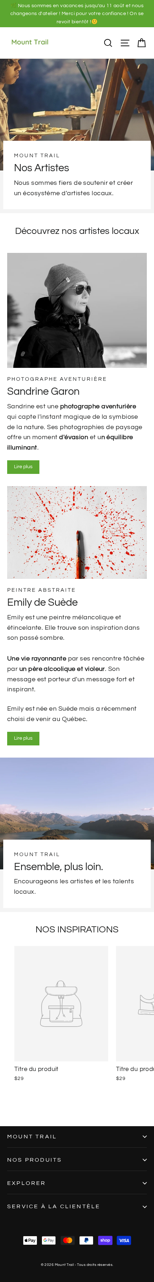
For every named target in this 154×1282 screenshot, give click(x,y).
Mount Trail (32, 1136)
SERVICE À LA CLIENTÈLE (53, 1206)
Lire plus (23, 466)
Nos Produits (34, 1160)
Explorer (26, 1183)
